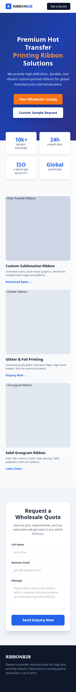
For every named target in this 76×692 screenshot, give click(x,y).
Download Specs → (19, 282)
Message (16, 580)
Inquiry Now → (16, 375)
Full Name (17, 544)
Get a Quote (59, 6)
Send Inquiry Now (38, 620)
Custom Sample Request (38, 113)
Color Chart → (15, 469)
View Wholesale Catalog (38, 99)
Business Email (20, 562)
